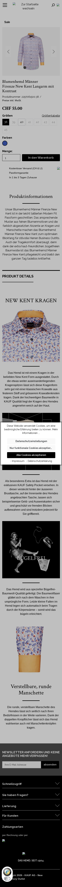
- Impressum (17, 461)
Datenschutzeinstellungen (31, 441)
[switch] (7, 879)
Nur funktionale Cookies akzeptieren (31, 448)
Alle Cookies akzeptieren (31, 455)
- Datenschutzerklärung (39, 461)
